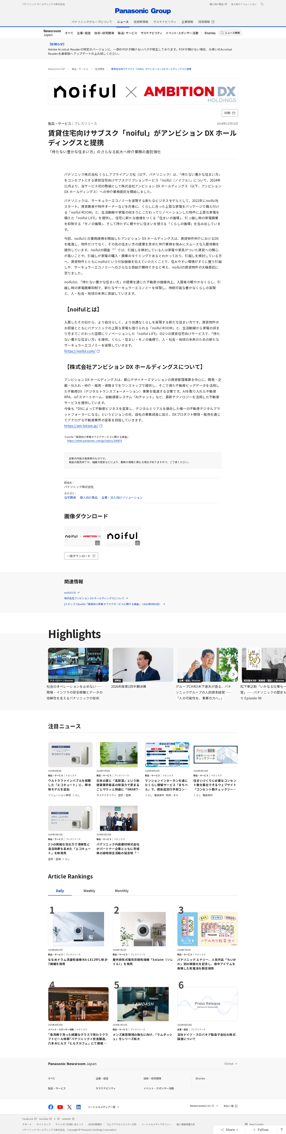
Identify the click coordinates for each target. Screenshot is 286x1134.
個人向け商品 (89, 497)
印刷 (227, 113)
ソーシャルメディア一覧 (101, 1107)
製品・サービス (127, 33)
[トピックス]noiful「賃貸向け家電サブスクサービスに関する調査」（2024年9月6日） (112, 604)
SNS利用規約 (95, 1124)
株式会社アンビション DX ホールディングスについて (94, 598)
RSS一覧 (229, 1106)
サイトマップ (44, 1124)
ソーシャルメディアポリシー (156, 1124)
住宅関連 (99, 68)
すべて (69, 33)
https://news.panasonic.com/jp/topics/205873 (94, 440)
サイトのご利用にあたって (69, 1124)
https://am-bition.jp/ (81, 425)
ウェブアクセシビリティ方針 (122, 1124)
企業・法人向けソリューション (122, 497)
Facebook (27, 1118)
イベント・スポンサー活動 (182, 33)
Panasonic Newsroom (72, 1063)
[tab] (89, 890)
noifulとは (70, 592)
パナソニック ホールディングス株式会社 (43, 4)
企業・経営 (84, 33)
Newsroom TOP (56, 68)
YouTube (43, 1118)
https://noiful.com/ (80, 351)
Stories (210, 33)
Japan (52, 33)
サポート (27, 1124)
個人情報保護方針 (185, 1124)
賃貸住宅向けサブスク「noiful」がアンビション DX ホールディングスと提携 (151, 68)
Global (228, 1063)
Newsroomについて (202, 1106)
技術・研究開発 (104, 33)
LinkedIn (66, 1118)
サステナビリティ (151, 33)
